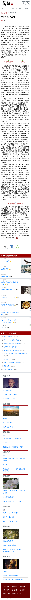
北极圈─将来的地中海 (10, 394)
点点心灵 (25, 8)
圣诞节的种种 (8, 369)
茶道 (2, 327)
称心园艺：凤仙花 (8, 497)
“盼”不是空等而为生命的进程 (12, 438)
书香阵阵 (6, 506)
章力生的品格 (7, 390)
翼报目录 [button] (23, 590)
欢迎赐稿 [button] (23, 587)
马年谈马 (6, 443)
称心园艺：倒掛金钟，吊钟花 (12, 501)
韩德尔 (5, 571)
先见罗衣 (6, 465)
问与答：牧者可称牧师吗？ (12, 362)
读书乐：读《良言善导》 (10, 513)
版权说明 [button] (14, 590)
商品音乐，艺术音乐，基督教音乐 (10, 283)
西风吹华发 (4, 277)
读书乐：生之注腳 (8, 517)
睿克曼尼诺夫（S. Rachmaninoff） (14, 579)
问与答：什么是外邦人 (10, 347)
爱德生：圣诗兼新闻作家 (10, 575)
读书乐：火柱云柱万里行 (10, 521)
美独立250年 (5, 261)
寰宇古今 (4, 8)
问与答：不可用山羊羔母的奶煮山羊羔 (15, 354)
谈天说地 (18, 8)
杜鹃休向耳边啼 (8, 427)
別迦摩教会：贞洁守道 (8, 297)
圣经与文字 (7, 359)
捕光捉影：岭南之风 (9, 545)
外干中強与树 (7, 423)
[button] (5, 247)
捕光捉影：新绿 (8, 541)
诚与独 (5, 418)
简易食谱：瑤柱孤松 (7, 305)
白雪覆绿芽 (4, 269)
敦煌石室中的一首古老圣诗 (12, 350)
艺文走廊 (11, 8)
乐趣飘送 (6, 557)
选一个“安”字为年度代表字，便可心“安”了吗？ (10, 321)
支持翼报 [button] (14, 587)
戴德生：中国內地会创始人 (12, 343)
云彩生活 (6, 476)
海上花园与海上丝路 (7, 289)
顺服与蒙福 (7, 366)
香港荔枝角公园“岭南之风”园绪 (10, 314)
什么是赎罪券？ (8, 336)
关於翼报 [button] (6, 587)
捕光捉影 (6, 526)
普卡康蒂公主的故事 (9, 399)
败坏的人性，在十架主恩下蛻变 (13, 447)
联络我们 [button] (6, 590)
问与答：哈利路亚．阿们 (11, 340)
